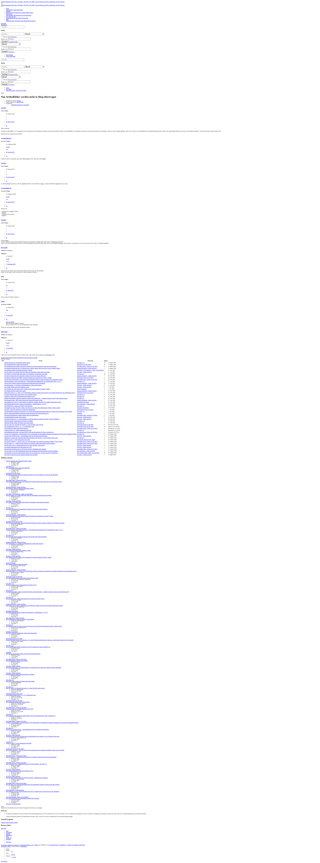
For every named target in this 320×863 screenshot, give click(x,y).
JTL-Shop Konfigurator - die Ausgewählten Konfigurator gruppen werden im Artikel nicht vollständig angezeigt (33, 379)
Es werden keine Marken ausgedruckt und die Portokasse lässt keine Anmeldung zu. (26, 413)
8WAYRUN (24, 846)
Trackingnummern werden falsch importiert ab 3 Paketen (18, 421)
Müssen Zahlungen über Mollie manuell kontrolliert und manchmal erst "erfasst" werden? (28, 377)
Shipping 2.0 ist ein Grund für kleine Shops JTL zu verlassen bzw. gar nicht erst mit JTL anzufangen (31, 452)
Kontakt (16, 822)
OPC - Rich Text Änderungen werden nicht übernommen (19, 409)
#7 (6, 294)
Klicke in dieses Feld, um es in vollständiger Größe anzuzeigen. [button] (22, 324)
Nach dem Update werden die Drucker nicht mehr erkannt (18, 422)
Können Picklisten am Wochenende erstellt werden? (17, 362)
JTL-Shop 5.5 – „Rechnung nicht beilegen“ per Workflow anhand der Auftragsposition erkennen (29, 443)
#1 (6, 125)
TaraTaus (19, 100)
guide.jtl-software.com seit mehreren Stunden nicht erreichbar (21, 454)
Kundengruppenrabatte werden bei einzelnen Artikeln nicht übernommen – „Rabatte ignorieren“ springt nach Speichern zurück (35, 398)
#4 (6, 206)
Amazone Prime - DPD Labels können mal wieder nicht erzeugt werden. (23, 400)
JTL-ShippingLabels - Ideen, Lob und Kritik (88, 452)
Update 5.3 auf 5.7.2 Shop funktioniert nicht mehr (17, 439)
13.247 (8, 259)
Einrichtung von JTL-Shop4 (84, 364)
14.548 (8, 147)
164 (7, 310)
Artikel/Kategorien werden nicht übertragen (16, 364)
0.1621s (13, 854)
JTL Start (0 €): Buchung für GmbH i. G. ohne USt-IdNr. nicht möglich (23, 424)
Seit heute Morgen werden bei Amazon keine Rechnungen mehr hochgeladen (24, 383)
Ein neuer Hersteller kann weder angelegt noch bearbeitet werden (20, 394)
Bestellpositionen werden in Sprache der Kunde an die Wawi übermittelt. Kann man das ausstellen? (30, 366)
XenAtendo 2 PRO (5, 846)
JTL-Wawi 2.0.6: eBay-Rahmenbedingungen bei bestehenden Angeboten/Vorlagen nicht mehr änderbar (31, 451)
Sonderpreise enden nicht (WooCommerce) (16, 428)
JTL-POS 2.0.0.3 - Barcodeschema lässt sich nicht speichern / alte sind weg (24, 445)
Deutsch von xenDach (76, 845)
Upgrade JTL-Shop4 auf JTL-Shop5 (86, 439)
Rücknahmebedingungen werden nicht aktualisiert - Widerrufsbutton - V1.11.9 (25, 404)
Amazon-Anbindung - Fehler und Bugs (87, 368)
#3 (6, 181)
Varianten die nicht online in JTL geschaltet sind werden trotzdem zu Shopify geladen (27, 389)
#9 (6, 352)
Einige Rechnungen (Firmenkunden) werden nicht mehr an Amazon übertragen (25, 375)
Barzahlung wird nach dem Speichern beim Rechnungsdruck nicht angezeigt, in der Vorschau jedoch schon (31, 437)
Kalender (11, 822)
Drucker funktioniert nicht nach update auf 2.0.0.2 (18, 447)
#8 (6, 319)
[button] (2, 4)
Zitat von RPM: (10, 322)
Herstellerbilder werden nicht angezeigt (15, 417)
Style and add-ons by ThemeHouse (57, 845)
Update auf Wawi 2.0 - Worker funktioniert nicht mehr (18, 430)
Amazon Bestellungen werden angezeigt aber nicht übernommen (21, 415)
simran (3, 301)
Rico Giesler (4, 247)
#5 (6, 238)
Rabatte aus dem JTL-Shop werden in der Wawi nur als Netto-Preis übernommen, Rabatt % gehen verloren (32, 407)
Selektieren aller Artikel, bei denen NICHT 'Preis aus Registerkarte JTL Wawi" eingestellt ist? (29, 432)
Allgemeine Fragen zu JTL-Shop (85, 377)
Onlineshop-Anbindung (83, 407)
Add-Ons (36, 845)
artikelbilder (14, 105)
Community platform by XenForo (17, 845)
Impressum (9, 838)
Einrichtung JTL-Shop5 (83, 402)
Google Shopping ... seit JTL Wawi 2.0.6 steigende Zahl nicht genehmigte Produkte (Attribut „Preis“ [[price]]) (33, 441)
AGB (7, 836)
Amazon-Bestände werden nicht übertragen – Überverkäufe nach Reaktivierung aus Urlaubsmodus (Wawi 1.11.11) (32, 381)
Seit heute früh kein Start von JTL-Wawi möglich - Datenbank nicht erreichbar (25, 449)
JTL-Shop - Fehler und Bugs (84, 385)
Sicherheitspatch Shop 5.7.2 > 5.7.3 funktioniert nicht (19, 426)
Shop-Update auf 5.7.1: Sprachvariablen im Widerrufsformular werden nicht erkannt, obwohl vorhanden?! (32, 419)
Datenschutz (9, 835)
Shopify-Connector (81, 389)
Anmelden (3, 828)
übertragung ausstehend (23, 105)
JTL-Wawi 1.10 (81, 421)
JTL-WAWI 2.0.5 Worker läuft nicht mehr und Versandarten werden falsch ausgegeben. (27, 372)
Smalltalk (79, 413)
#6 (6, 268)
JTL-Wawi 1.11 (81, 362)
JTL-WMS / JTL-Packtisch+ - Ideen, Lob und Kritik (90, 370)
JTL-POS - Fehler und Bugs (84, 436)
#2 (6, 156)
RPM (2, 276)
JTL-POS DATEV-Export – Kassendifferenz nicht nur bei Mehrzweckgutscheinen (25, 436)
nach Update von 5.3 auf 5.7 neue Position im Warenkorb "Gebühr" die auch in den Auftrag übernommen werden (32, 402)
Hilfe (7, 822)
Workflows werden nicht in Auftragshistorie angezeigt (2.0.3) (19, 396)
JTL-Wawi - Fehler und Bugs (84, 372)
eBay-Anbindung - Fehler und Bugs (86, 404)
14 (6, 285)
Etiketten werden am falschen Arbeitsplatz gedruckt (18, 370)
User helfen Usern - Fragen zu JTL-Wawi (87, 366)
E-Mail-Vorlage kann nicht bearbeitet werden (16, 387)
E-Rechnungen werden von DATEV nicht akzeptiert (18, 406)
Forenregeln (9, 832)
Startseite (3, 822)
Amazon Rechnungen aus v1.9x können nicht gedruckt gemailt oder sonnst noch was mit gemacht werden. (32, 368)
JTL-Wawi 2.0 (80, 374)
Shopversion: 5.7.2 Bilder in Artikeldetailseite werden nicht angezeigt (23, 385)
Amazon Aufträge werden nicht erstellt (15, 390)
